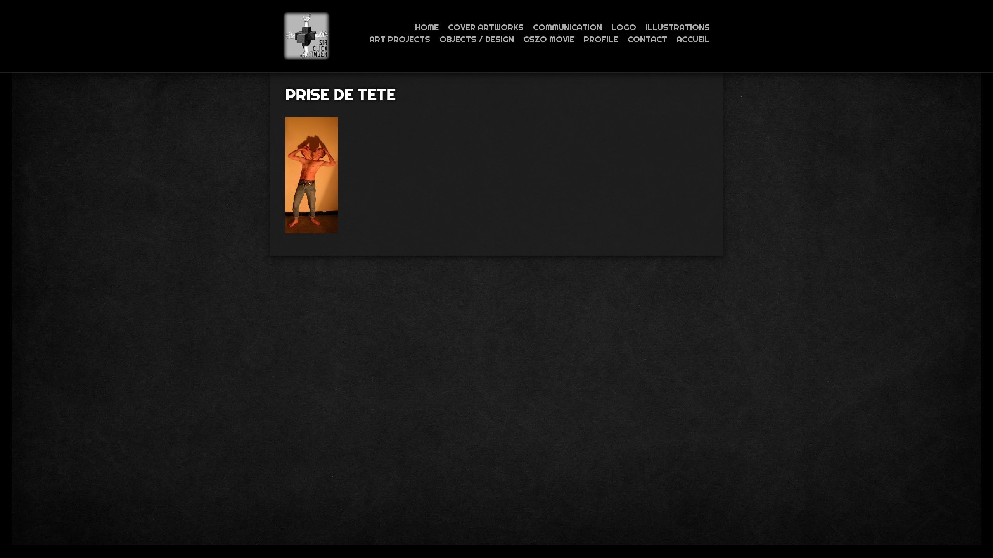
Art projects (399, 39)
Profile (601, 39)
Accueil (693, 39)
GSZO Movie (548, 39)
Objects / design (476, 39)
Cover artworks (486, 27)
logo (623, 27)
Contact (647, 39)
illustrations (677, 27)
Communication (567, 27)
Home (427, 27)
